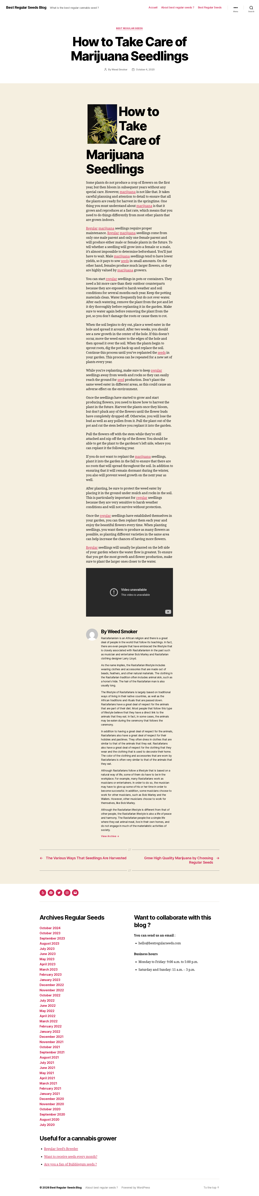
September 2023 (52, 938)
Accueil (153, 7)
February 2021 (50, 1088)
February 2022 (51, 1026)
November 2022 (52, 990)
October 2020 (50, 1109)
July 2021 (47, 1063)
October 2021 (50, 1047)
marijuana (128, 192)
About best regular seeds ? (177, 7)
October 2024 (50, 928)
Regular (92, 228)
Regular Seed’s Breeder (61, 1149)
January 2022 (50, 1031)
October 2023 (50, 933)
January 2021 (50, 1094)
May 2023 (47, 959)
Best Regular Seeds (210, 7)
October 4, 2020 (145, 69)
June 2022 (48, 1006)
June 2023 (48, 954)
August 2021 (49, 1057)
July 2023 (47, 949)
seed (121, 380)
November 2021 (52, 1042)
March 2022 (48, 1021)
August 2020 (49, 1119)
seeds (125, 261)
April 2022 (47, 1016)
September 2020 (52, 1114)
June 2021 (47, 1068)
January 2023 (50, 980)
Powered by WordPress (135, 1187)
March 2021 (48, 1083)
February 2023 (51, 974)
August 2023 (49, 943)
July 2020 (47, 1125)
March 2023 (48, 969)
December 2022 (52, 985)
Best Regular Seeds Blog (26, 7)
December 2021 (52, 1037)
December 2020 (52, 1099)
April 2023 (47, 964)
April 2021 (47, 1078)
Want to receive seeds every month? (70, 1157)
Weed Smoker (119, 69)
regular (111, 279)
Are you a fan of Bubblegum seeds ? (70, 1164)
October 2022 (50, 995)
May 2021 (47, 1073)
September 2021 (52, 1052)
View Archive (110, 836)
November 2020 (52, 1104)
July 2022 (47, 1000)
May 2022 (47, 1011)
